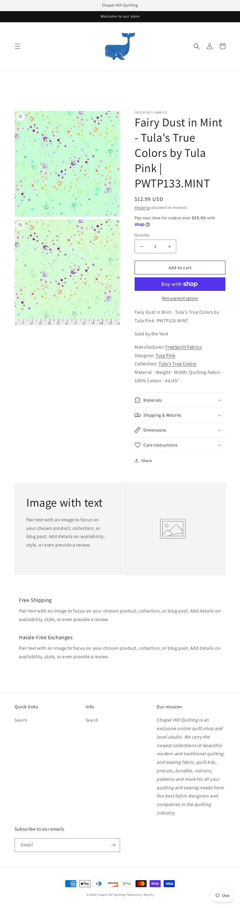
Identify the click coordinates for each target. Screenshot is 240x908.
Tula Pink (165, 355)
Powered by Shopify (140, 895)
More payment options (180, 298)
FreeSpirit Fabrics (183, 347)
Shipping (142, 207)
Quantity (142, 234)
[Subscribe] (113, 845)
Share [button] (146, 460)
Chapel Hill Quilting (111, 895)
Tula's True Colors (178, 364)
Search (21, 720)
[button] (17, 46)
